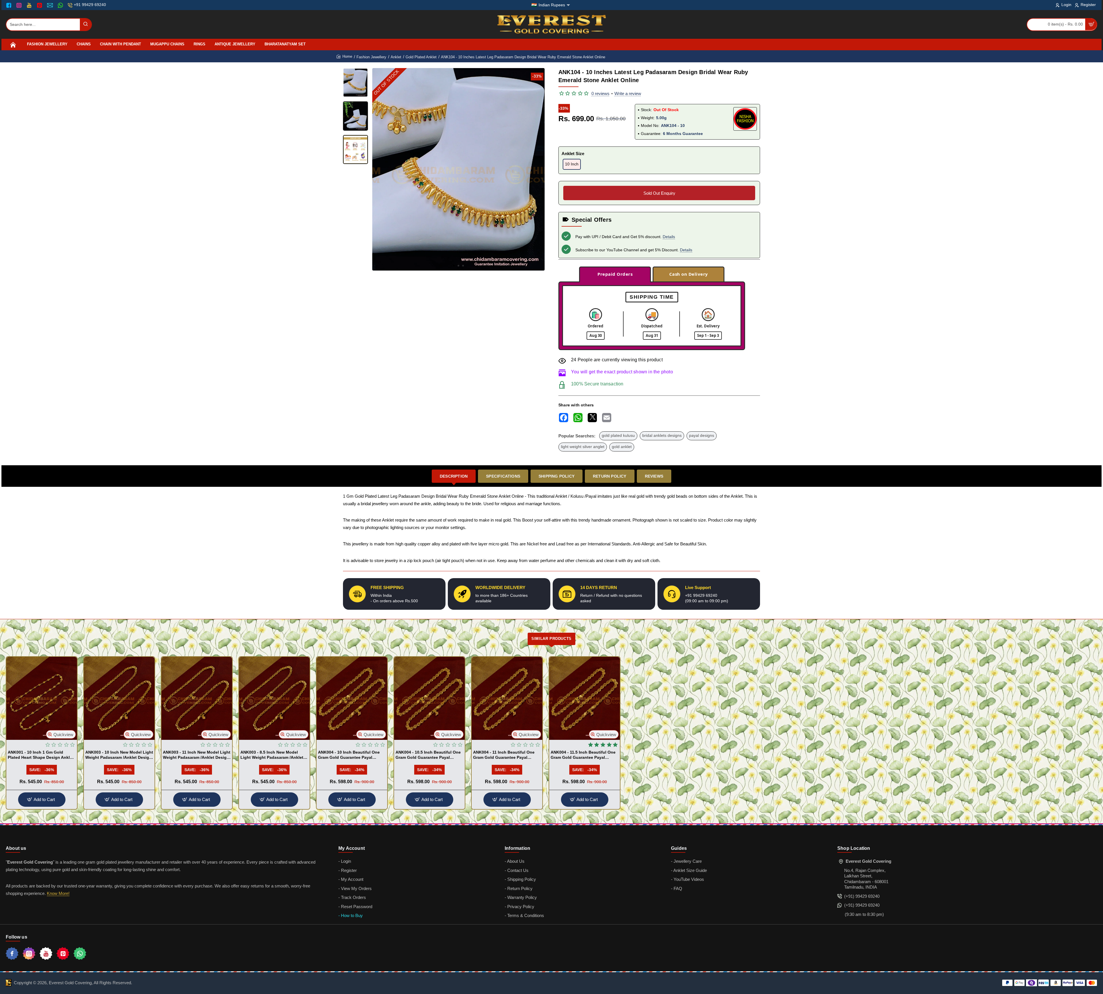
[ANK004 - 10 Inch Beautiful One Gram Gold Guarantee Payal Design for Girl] (352, 698)
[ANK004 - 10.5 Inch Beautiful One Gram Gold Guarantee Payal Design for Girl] (429, 698)
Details (669, 236)
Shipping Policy (556, 476)
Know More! (58, 893)
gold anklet (622, 447)
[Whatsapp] (80, 953)
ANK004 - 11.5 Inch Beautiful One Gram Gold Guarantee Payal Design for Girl (583, 755)
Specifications (503, 476)
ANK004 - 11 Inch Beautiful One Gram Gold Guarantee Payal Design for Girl (504, 755)
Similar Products (551, 638)
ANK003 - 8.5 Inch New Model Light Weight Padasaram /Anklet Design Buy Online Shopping (271, 755)
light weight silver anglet (582, 447)
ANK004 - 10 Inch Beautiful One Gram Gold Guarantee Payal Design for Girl (349, 755)
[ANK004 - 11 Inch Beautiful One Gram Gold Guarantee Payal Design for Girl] (507, 698)
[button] (454, 266)
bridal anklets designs (662, 435)
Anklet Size (573, 153)
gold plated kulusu (618, 435)
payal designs (701, 435)
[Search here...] (85, 24)
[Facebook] (10, 5)
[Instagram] (19, 5)
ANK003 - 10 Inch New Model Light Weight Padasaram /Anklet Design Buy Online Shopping (119, 755)
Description (454, 476)
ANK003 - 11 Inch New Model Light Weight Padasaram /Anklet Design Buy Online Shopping (196, 755)
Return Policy (609, 476)
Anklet (396, 57)
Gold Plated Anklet (421, 57)
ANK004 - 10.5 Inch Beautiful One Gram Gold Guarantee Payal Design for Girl (428, 755)
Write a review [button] (627, 93)
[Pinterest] (40, 5)
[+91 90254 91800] (61, 5)
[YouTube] (29, 5)
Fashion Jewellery (371, 57)
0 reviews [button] (600, 93)
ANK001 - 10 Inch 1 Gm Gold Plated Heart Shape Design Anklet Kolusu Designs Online (41, 755)
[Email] (51, 5)
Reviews (654, 476)
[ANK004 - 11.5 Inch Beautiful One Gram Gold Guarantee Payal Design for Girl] (584, 698)
